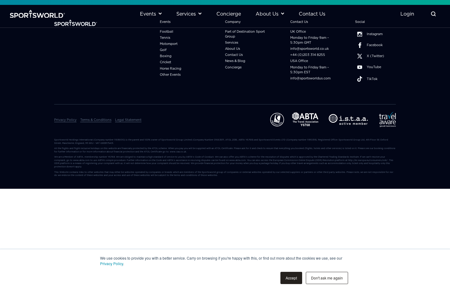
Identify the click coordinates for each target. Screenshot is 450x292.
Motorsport (169, 44)
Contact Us (234, 55)
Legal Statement (128, 120)
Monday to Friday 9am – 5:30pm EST (309, 70)
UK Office (298, 31)
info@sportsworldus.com (310, 78)
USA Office (299, 61)
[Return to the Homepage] (37, 13)
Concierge (233, 67)
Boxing (165, 56)
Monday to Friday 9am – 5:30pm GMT (309, 40)
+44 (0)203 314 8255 (307, 55)
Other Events (170, 74)
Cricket (165, 62)
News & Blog (235, 61)
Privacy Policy (111, 263)
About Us (232, 48)
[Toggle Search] (433, 14)
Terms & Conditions (95, 120)
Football (166, 31)
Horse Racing (170, 68)
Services (231, 42)
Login (407, 13)
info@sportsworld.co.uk (309, 48)
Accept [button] (291, 277)
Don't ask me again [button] (327, 277)
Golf (163, 50)
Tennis (165, 37)
